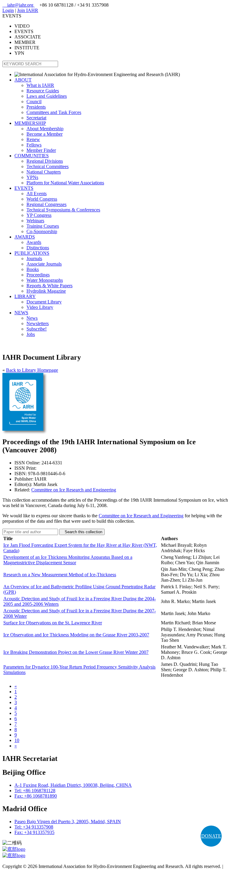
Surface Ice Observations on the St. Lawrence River (52, 622)
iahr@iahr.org (18, 5)
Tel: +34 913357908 (33, 826)
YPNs (32, 177)
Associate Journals (44, 263)
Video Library (39, 307)
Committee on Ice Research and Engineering (73, 489)
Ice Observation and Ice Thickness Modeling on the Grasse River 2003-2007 (76, 634)
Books (32, 269)
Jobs (30, 334)
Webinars (35, 220)
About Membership (44, 128)
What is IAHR (40, 85)
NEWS (21, 312)
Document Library (44, 301)
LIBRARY (25, 296)
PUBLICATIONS (31, 253)
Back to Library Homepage (32, 370)
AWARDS (24, 236)
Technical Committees (47, 166)
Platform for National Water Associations (65, 182)
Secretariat (36, 117)
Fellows (34, 144)
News (32, 318)
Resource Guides (42, 90)
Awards (33, 242)
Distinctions (37, 247)
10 (16, 740)
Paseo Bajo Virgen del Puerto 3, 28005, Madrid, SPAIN (67, 821)
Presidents (36, 106)
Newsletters (37, 323)
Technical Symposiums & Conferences (63, 209)
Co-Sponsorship (41, 231)
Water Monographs (44, 280)
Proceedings (38, 274)
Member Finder (41, 150)
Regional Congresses (46, 204)
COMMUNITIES (31, 155)
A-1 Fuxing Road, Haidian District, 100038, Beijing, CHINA (73, 785)
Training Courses (42, 226)
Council (34, 101)
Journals (34, 258)
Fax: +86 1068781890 (35, 796)
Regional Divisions (44, 161)
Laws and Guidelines (46, 96)
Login (8, 10)
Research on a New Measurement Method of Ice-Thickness (59, 574)
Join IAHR (27, 10)
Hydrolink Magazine (46, 291)
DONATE (211, 836)
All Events (36, 193)
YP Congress (38, 215)
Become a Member (44, 134)
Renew (33, 139)
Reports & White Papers (49, 285)
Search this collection (82, 532)
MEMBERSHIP (30, 123)
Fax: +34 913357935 (34, 832)
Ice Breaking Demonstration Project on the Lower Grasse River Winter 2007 (76, 652)
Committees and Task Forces (53, 112)
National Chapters (43, 171)
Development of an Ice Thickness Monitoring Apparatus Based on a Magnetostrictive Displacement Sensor (67, 560)
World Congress (41, 199)
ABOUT (23, 79)
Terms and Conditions (23, 871)
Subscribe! (36, 328)
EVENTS (23, 188)
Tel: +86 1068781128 (34, 790)
